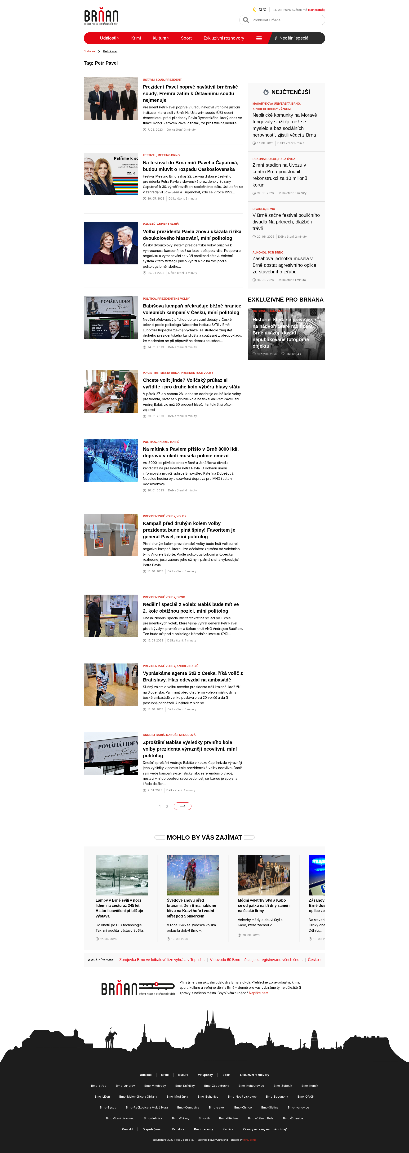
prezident (173, 79)
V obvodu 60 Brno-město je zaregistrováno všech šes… (256, 960)
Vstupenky (205, 1075)
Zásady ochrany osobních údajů (265, 1129)
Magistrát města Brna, (162, 372)
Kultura (159, 38)
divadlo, (260, 209)
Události (108, 38)
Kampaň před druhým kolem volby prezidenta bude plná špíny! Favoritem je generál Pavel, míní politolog (189, 530)
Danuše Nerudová (181, 735)
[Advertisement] (286, 395)
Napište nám (258, 993)
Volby (181, 516)
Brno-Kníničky (185, 1085)
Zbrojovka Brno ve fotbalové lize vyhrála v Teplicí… (162, 960)
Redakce (178, 1129)
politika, (150, 298)
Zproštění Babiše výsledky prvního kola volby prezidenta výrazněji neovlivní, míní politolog (190, 749)
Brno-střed (99, 1085)
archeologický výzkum (272, 109)
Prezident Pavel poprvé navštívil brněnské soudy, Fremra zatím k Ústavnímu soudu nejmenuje (190, 93)
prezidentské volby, (160, 516)
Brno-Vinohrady (155, 1085)
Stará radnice (279, 311)
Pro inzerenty (203, 1129)
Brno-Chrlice (243, 1107)
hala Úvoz (286, 159)
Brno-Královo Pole (261, 1118)
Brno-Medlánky (177, 1096)
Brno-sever (217, 1107)
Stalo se (89, 51)
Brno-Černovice (188, 1107)
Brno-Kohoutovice (251, 1085)
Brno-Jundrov (125, 1085)
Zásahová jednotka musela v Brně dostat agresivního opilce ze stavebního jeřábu (284, 265)
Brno (181, 597)
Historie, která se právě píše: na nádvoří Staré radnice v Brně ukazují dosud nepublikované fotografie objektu (285, 333)
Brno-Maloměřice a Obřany (138, 1096)
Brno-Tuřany (180, 1118)
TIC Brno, (260, 311)
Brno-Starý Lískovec (120, 1118)
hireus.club (249, 1139)
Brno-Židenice (293, 1118)
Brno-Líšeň (102, 1096)
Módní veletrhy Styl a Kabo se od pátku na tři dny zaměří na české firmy (263, 905)
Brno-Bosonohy (277, 1096)
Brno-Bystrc (108, 1107)
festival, (150, 155)
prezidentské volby (173, 298)
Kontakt (127, 1129)
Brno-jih (204, 1118)
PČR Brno (275, 252)
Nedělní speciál (294, 38)
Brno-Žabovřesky (216, 1085)
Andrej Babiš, (154, 735)
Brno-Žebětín (283, 1085)
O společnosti (152, 1129)
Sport (186, 38)
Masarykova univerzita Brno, (277, 103)
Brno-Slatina (269, 1107)
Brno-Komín (310, 1085)
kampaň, (150, 224)
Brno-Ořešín (306, 1096)
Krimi (136, 38)
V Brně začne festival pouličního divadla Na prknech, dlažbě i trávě (286, 222)
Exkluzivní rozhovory (224, 38)
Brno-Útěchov (229, 1118)
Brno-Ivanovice (298, 1107)
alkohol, (260, 252)
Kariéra (228, 1129)
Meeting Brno (169, 155)
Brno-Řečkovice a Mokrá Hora (147, 1107)
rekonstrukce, (265, 159)
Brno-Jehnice (153, 1118)
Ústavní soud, (154, 79)
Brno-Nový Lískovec (242, 1096)
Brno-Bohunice (208, 1096)
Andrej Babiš (168, 224)
